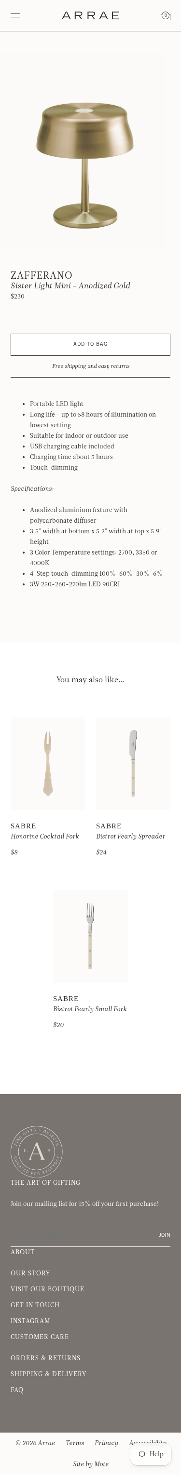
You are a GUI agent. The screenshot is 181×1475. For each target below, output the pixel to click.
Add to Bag (90, 344)
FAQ (17, 1390)
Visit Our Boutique (47, 1289)
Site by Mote (91, 1464)
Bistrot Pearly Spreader (130, 836)
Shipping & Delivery (48, 1374)
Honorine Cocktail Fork (45, 836)
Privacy (106, 1443)
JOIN (164, 1235)
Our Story (30, 1273)
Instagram (30, 1321)
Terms (75, 1443)
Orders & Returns (46, 1358)
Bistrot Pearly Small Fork (90, 1009)
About (23, 1252)
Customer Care (40, 1337)
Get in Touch (35, 1305)
